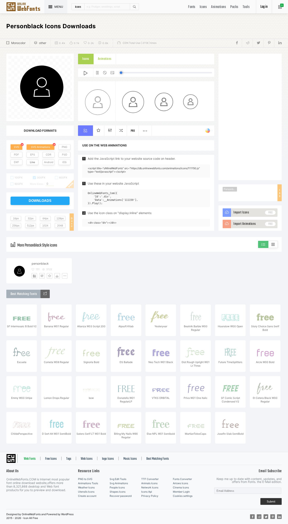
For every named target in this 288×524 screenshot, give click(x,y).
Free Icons (51, 459)
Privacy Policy (149, 495)
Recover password (121, 495)
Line (32, 162)
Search (134, 7)
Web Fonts (30, 459)
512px (30, 225)
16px (16, 218)
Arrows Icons (180, 483)
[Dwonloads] (57, 276)
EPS (32, 154)
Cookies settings (182, 495)
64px (45, 218)
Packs (234, 7)
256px (15, 225)
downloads (40, 200)
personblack (40, 263)
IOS (64, 162)
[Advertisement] (250, 117)
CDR (48, 154)
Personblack (230, 189)
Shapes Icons (117, 491)
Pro (133, 131)
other (42, 43)
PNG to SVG (85, 479)
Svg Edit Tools (118, 479)
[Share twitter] (258, 43)
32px (31, 218)
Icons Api (146, 491)
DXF (16, 162)
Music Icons (130, 459)
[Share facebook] (238, 43)
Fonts (191, 7)
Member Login (181, 491)
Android (48, 162)
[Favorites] (49, 276)
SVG (16, 147)
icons (78, 7)
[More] (64, 276)
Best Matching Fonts (157, 459)
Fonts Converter (182, 479)
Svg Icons (25, 7)
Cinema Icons (181, 487)
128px (60, 218)
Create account (87, 495)
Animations (218, 7)
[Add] (34, 276)
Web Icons (87, 459)
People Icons (117, 487)
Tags (68, 459)
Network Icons (149, 487)
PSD (64, 154)
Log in (264, 7)
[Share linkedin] (278, 43)
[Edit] (42, 276)
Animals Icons (149, 483)
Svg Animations (119, 483)
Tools (246, 7)
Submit (271, 501)
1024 (45, 225)
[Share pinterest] (268, 43)
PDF (16, 154)
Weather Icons (86, 487)
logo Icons (108, 459)
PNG (64, 147)
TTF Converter (150, 479)
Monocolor (18, 43)
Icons (203, 7)
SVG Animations (40, 147)
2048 (60, 225)
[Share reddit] (247, 43)
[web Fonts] (45, 294)
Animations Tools (88, 483)
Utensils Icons (86, 491)
